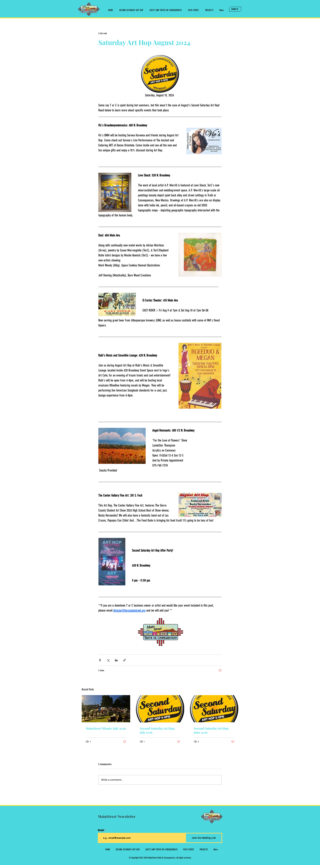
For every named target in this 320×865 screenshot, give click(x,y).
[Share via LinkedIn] (116, 660)
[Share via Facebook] (100, 660)
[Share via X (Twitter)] (108, 660)
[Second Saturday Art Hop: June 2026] (214, 708)
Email (101, 830)
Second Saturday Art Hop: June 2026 (211, 730)
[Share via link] (124, 660)
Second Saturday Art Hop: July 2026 (157, 730)
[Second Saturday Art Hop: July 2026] (160, 708)
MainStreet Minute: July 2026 (106, 728)
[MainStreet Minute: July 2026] (106, 708)
